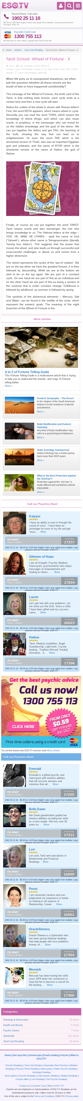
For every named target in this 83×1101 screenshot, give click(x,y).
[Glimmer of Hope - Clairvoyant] (14, 563)
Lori (32, 849)
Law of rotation (26, 66)
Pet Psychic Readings (57, 1079)
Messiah (35, 969)
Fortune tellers (22, 1079)
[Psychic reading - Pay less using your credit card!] (41, 747)
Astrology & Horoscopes (16, 1019)
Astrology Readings (41, 1072)
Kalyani (34, 516)
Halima (34, 637)
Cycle (17, 69)
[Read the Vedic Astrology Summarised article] (19, 466)
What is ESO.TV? (55, 1086)
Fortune (37, 69)
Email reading (50, 1055)
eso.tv (12, 66)
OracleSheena (39, 929)
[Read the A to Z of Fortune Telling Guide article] (41, 367)
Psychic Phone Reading (27, 1069)
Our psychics (20, 1055)
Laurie (33, 597)
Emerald (35, 768)
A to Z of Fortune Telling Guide (27, 372)
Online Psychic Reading (65, 1069)
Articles (17, 50)
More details (53, 750)
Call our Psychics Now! (18, 756)
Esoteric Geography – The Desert (55, 398)
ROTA (37, 66)
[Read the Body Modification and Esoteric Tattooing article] (19, 440)
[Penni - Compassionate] (14, 895)
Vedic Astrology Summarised (53, 450)
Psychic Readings (14, 1065)
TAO (68, 69)
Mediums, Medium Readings (64, 1076)
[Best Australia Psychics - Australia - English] (15, 7)
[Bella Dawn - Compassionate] (14, 815)
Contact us (24, 1086)
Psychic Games (11, 1030)
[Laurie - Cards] (14, 603)
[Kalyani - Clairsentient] (14, 523)
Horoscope (35, 1055)
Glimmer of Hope (41, 556)
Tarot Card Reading (33, 50)
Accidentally (26, 69)
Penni (33, 888)
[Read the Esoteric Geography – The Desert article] (19, 414)
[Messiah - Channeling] (14, 976)
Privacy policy (72, 1096)
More (43, 531)
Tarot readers (10, 1076)
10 (45, 69)
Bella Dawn (37, 809)
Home (9, 50)
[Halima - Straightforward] (14, 644)
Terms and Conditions (44, 1096)
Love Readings (38, 1079)
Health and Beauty (13, 1025)
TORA (74, 69)
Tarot (62, 69)
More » (9, 385)
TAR (50, 69)
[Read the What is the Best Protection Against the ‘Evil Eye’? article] (19, 492)
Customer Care (38, 1086)
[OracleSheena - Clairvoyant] (14, 935)
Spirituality (42, 73)
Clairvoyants (46, 1069)
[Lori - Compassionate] (14, 856)
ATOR (56, 69)
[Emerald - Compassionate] (14, 775)
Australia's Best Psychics (56, 1065)
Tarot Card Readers (33, 1065)
